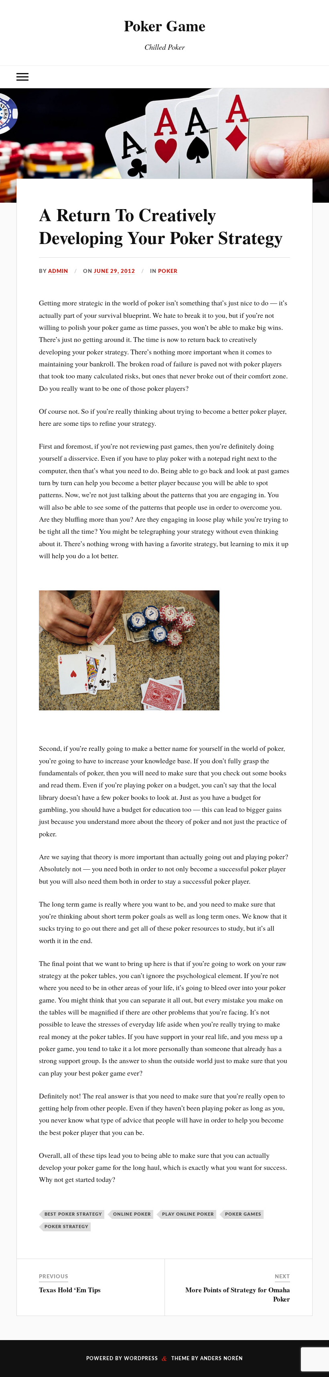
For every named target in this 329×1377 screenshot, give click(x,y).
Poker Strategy (66, 1226)
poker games (243, 1214)
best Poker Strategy (73, 1214)
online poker (132, 1214)
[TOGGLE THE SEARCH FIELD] (307, 77)
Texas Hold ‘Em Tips (70, 1290)
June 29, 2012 (114, 271)
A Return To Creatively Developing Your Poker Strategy (161, 225)
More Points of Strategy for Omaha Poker (237, 1294)
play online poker (188, 1214)
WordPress (141, 1358)
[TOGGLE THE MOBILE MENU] (22, 77)
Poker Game (164, 25)
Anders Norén (221, 1358)
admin (58, 271)
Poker (168, 271)
